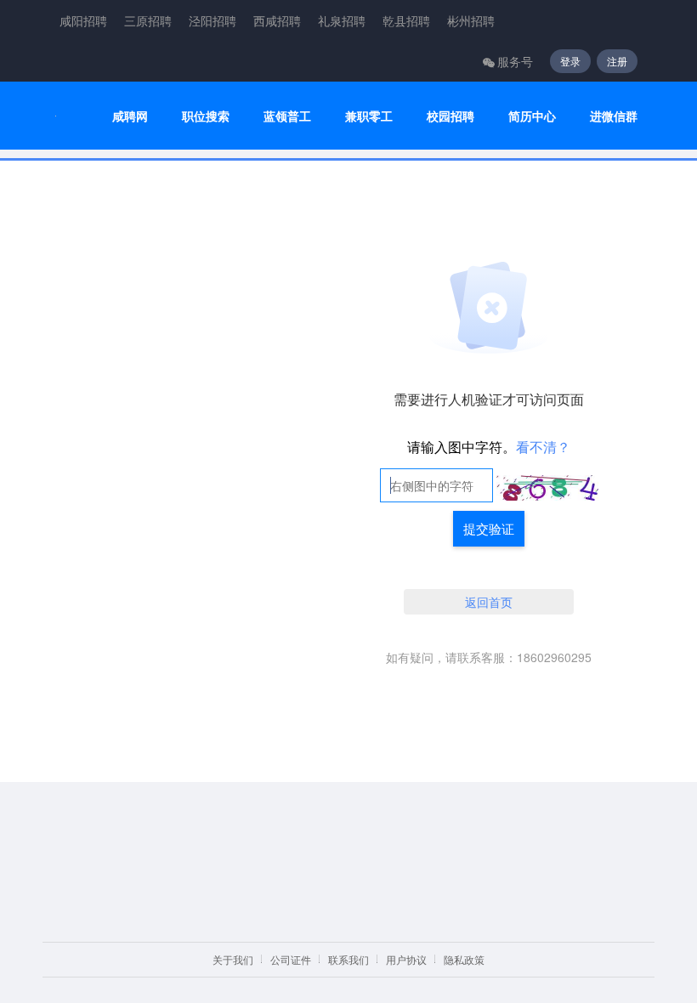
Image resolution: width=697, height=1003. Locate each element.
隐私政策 (464, 959)
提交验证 (488, 528)
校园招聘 (450, 116)
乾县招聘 (406, 20)
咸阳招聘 (83, 20)
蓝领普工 (287, 116)
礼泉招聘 (342, 20)
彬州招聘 (471, 20)
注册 (617, 61)
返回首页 (489, 601)
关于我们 (232, 959)
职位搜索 (206, 116)
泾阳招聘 (212, 20)
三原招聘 (148, 20)
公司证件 (290, 959)
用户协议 (406, 959)
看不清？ (543, 446)
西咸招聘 (277, 20)
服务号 (515, 61)
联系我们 (348, 959)
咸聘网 (130, 116)
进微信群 (614, 116)
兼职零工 (369, 116)
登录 (570, 61)
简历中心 (532, 116)
